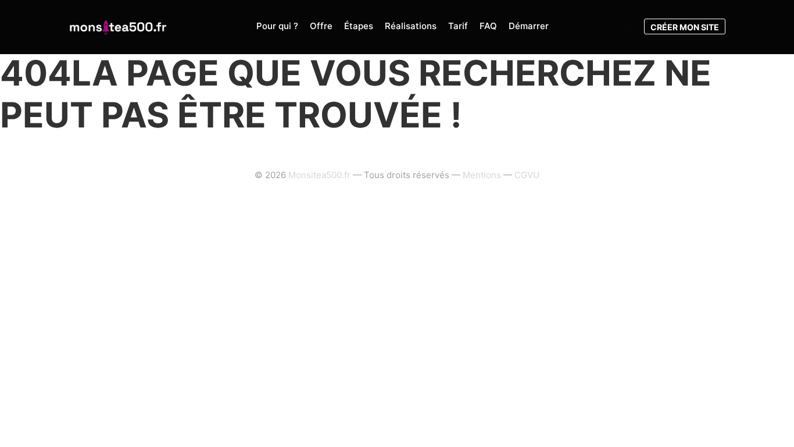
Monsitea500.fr (319, 174)
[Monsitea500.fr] (118, 27)
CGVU (526, 174)
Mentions (482, 174)
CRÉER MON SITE (684, 27)
